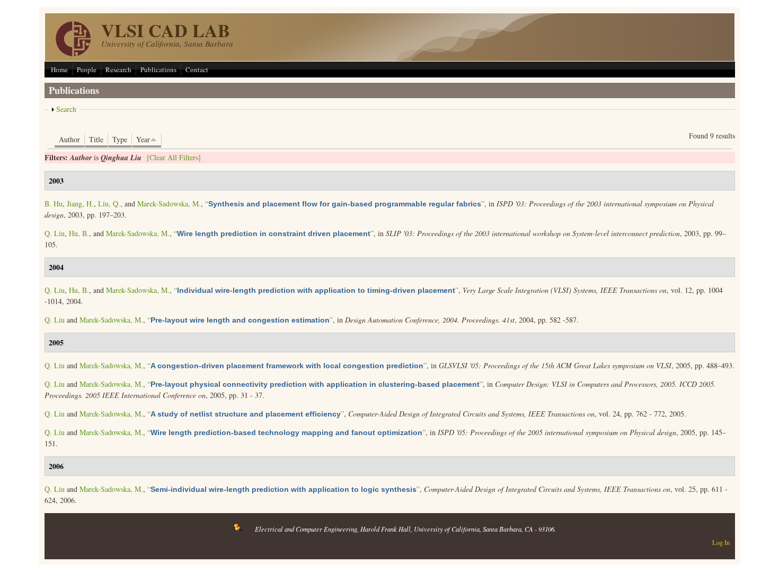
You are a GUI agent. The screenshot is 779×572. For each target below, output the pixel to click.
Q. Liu (55, 233)
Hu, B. (79, 233)
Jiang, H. (80, 203)
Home (59, 69)
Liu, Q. (109, 203)
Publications (158, 69)
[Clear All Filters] (174, 157)
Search (66, 109)
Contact (196, 69)
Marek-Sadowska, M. (169, 203)
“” (344, 203)
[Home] (73, 53)
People (86, 69)
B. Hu (54, 203)
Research (118, 69)
